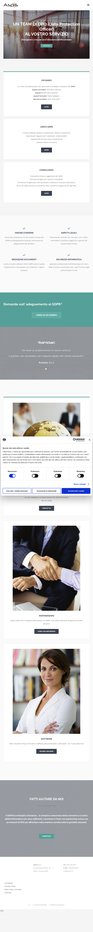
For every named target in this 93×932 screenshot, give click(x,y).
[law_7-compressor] (46, 403)
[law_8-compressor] (46, 526)
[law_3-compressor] (46, 649)
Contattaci (9, 883)
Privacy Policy (10, 886)
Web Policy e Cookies (13, 889)
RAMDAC (62, 905)
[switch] (35, 476)
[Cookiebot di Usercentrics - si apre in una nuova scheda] (75, 439)
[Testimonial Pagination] (46, 369)
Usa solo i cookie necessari (17, 491)
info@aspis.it (68, 871)
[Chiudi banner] (89, 440)
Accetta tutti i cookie (76, 491)
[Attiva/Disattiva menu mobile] (88, 5)
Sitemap (8, 893)
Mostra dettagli (80, 484)
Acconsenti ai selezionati (46, 491)
